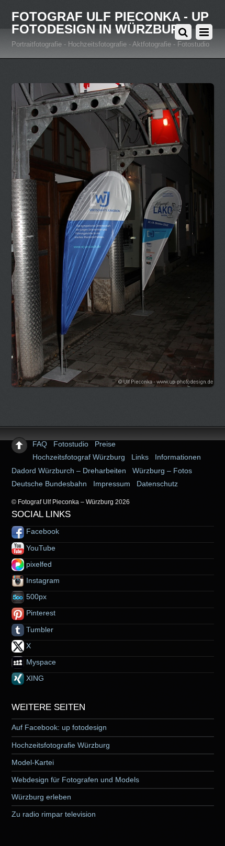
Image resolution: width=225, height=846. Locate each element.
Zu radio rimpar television (54, 814)
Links (140, 457)
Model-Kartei (33, 762)
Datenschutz (157, 483)
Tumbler (38, 629)
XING (34, 678)
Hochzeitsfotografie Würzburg (61, 745)
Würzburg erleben (41, 797)
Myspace (40, 662)
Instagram (42, 580)
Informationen (178, 457)
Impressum (111, 483)
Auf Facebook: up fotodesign (59, 727)
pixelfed (38, 564)
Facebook (41, 531)
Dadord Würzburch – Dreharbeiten (69, 470)
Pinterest (39, 613)
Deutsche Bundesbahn (49, 483)
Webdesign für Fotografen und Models (75, 779)
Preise (105, 444)
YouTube (39, 548)
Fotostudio (70, 444)
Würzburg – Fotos (162, 470)
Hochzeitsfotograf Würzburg (78, 457)
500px (35, 596)
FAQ (39, 444)
